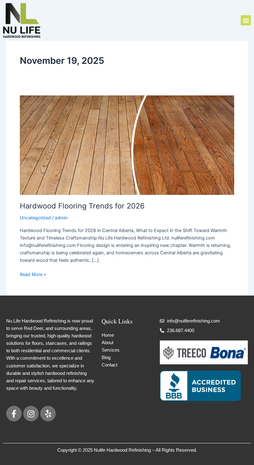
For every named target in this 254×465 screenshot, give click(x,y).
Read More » (33, 274)
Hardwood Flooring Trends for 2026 (82, 205)
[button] (246, 20)
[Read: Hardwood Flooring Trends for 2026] (127, 144)
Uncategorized (35, 218)
